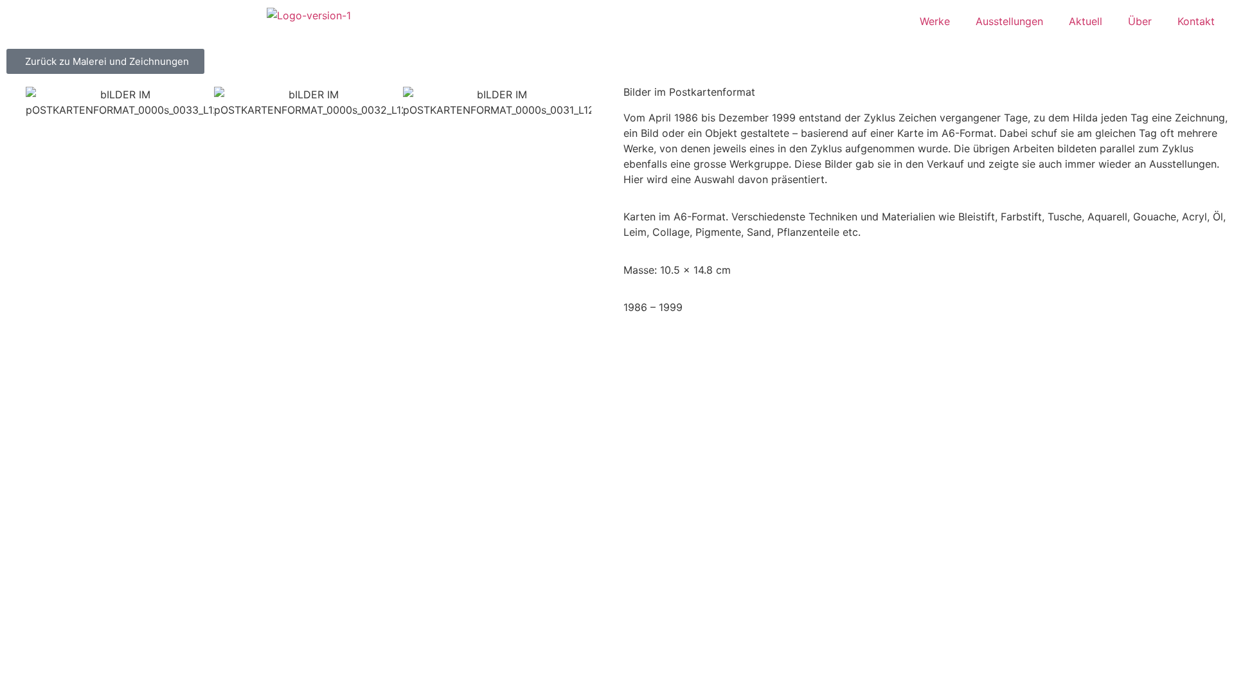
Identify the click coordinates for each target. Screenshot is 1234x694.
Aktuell (1085, 21)
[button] (12, 110)
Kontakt (1196, 21)
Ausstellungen (1009, 21)
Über (1140, 21)
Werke (935, 21)
